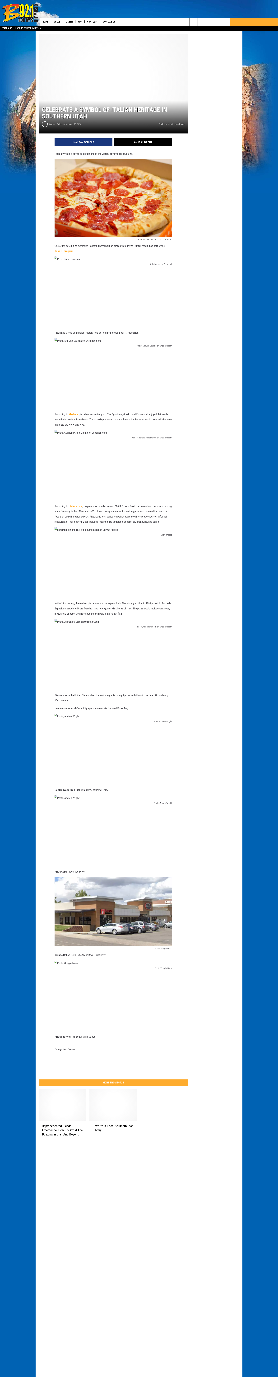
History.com (76, 506)
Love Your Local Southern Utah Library (113, 1128)
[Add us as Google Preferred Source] (202, 22)
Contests (92, 21)
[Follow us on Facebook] (210, 22)
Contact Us (109, 21)
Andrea (52, 124)
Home (45, 21)
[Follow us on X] (226, 22)
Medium (73, 414)
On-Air (57, 21)
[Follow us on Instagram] (218, 22)
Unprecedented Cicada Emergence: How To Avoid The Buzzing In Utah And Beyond (62, 1130)
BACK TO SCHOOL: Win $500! (28, 28)
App (80, 21)
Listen (69, 21)
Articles (71, 1049)
